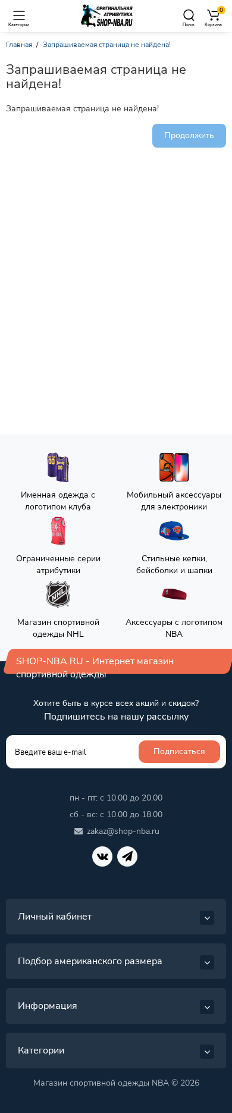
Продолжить (189, 135)
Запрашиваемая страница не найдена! (107, 44)
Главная (19, 44)
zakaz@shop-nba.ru (123, 831)
